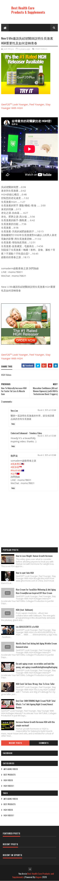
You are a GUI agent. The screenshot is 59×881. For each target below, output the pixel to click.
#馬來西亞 (16, 463)
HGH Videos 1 (9, 786)
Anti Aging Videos (11, 769)
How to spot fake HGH (25, 572)
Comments (44, 743)
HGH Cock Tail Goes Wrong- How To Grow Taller (35, 683)
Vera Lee (14, 410)
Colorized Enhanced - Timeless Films (26, 433)
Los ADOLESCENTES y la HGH (27, 626)
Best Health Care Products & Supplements (28, 10)
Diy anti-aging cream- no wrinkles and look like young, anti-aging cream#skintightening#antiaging (36, 665)
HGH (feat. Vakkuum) (24, 609)
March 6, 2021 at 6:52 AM (47, 410)
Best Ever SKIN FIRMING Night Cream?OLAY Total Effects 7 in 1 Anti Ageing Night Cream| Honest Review (35, 704)
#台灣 (14, 473)
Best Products (9, 774)
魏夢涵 (14, 455)
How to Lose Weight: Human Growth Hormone (34, 555)
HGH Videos (41, 48)
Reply (13, 424)
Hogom (39, 877)
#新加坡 (15, 467)
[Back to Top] (30, 869)
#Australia (16, 470)
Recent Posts (15, 743)
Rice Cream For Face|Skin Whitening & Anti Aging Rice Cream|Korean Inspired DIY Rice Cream (36, 591)
